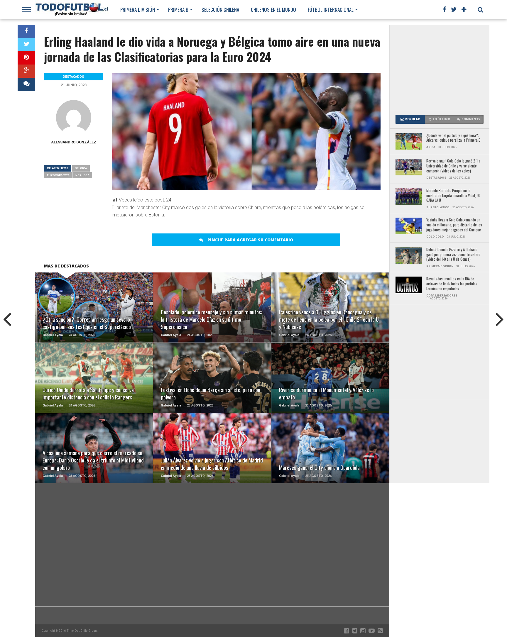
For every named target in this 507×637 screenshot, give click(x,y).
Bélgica (81, 168)
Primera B (178, 9)
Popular (412, 119)
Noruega (82, 175)
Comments (471, 119)
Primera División (137, 9)
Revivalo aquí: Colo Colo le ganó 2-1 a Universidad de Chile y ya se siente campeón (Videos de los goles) (453, 166)
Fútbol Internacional (331, 9)
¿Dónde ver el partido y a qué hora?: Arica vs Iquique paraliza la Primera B (453, 138)
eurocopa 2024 (58, 175)
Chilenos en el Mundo (273, 9)
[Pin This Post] (26, 58)
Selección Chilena (220, 9)
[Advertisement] (440, 67)
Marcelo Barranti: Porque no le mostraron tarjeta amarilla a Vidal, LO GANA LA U (453, 195)
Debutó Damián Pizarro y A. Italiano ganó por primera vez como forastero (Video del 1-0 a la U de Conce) (453, 254)
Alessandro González (73, 142)
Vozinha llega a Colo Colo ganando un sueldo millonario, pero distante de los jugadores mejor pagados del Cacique (454, 225)
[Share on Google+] (26, 71)
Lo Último (441, 119)
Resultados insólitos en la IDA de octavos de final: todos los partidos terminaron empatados (451, 284)
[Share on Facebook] (26, 31)
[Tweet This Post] (26, 44)
